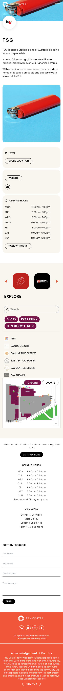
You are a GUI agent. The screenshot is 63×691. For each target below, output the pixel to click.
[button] (6, 281)
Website (14, 178)
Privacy (31, 684)
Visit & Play (31, 519)
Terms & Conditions (32, 527)
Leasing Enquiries (31, 523)
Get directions (31, 455)
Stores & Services (31, 515)
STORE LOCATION (19, 161)
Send (9, 601)
